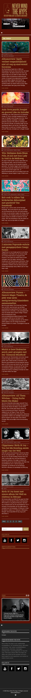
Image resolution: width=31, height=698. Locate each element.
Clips (4, 150)
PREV (4, 521)
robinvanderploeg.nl (15, 692)
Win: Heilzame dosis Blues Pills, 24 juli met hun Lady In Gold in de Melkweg (15, 156)
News (5, 488)
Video (15, 150)
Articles (6, 56)
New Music (10, 106)
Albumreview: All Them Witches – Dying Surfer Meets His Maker (13, 398)
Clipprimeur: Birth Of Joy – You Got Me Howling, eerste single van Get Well (15, 448)
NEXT (20, 521)
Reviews (11, 56)
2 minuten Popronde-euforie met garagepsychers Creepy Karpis (15, 247)
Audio (5, 106)
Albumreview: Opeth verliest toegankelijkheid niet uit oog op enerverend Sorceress (14, 63)
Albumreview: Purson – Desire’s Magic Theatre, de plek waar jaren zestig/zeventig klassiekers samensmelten (15, 298)
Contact (4, 635)
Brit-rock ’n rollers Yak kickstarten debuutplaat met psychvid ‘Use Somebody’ (13, 201)
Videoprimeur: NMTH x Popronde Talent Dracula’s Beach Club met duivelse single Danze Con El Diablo (14, 615)
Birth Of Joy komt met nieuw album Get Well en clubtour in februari (14, 494)
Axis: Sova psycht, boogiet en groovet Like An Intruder (15, 111)
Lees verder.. (5, 88)
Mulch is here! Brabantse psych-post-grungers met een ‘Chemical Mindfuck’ (14, 352)
